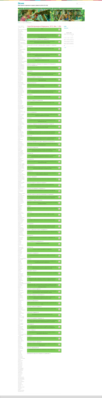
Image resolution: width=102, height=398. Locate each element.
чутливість (20, 388)
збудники (19, 159)
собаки (19, 314)
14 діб (23, 27)
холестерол (20, 380)
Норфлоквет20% (21, 230)
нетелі (22, 229)
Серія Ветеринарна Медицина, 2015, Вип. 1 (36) (44, 26)
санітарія (19, 301)
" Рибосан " (20, 27)
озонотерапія (20, 237)
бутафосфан (20, 87)
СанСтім (19, 307)
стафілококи (20, 319)
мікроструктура (21, 202)
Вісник (21, 3)
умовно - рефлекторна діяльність (20, 360)
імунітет (21, 38)
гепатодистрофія (21, 124)
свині (22, 307)
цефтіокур (20, 382)
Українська (66, 28)
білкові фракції (20, 73)
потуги (19, 272)
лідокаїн (19, 181)
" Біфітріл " (22, 26)
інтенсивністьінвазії (21, 49)
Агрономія (21, 8)
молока (19, 217)
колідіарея (20, 172)
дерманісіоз (20, 128)
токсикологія (20, 348)
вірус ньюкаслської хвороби (20, 95)
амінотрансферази (21, 58)
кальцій (19, 165)
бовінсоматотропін (21, 84)
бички (22, 83)
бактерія (19, 81)
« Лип (65, 47)
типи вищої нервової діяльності (21, 340)
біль (18, 74)
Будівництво (26, 8)
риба (22, 297)
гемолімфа (20, 119)
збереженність (20, 158)
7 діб (21, 30)
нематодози (20, 227)
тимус (19, 339)
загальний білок (21, 153)
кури (21, 180)
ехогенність (20, 147)
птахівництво (20, 290)
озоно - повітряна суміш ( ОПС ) (21, 235)
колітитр (19, 173)
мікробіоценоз (20, 201)
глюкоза (19, 125)
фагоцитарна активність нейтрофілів (20, 371)
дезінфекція (20, 127)
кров (19, 180)
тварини (19, 336)
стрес (19, 322)
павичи (22, 248)
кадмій (23, 164)
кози (22, 171)
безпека (19, 83)
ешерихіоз (20, 148)
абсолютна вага (21, 52)
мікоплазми (20, 198)
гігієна (19, 109)
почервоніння (20, 273)
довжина (19, 129)
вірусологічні (20, 97)
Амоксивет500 (20, 59)
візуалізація (20, 92)
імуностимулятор (21, 42)
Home (19, 22)
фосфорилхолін (21, 377)
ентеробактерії (20, 143)
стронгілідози (20, 323)
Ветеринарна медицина (35, 8)
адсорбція (20, 54)
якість (22, 391)
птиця (19, 291)
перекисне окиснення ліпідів (20, 263)
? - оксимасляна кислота (20, 31)
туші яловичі (20, 357)
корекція (19, 176)
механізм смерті (21, 213)
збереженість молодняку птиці (20, 155)
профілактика (20, 282)
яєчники (19, 391)
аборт (22, 51)
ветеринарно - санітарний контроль (20, 103)
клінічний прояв (21, 168)
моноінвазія (20, 218)
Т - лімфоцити (20, 335)
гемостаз (19, 120)
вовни (23, 107)
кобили (19, 170)
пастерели (20, 252)
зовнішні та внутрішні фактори (20, 162)
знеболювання (20, 160)
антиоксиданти (21, 64)
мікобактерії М (20, 197)
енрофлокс (20, 142)
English (65, 26)
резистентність (21, 292)
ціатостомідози (21, 381)
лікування (20, 182)
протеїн (19, 281)
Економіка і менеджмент (47, 8)
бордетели (20, 85)
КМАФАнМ (19, 169)
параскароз (20, 251)
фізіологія (20, 367)
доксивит (19, 130)
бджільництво (20, 82)
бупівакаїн (20, 86)
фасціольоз (20, 373)
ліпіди (23, 182)
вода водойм (20, 108)
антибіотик (20, 60)
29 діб (19, 30)
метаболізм (20, 212)
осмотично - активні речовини (20, 240)
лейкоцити (20, 186)
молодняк (20, 216)
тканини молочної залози (20, 344)
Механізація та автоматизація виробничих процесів (71, 8)
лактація (19, 185)
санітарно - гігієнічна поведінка (20, 305)
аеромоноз (20, 55)
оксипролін (20, 238)
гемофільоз (20, 121)
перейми (19, 261)
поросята (20, 271)
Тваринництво (56, 8)
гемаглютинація (21, 114)
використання (20, 105)
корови (22, 176)
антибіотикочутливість (22, 61)
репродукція (20, 295)
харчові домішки (21, 378)
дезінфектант (20, 126)
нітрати (21, 220)
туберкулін (20, 355)
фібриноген (20, 363)
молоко (22, 217)
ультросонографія (21, 358)
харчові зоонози (21, 379)
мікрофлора (20, 203)
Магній (19, 204)
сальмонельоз (20, 300)
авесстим (19, 53)
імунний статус (21, 39)
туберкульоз (20, 356)
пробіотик (20, 278)
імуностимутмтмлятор (22, 43)
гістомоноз (20, 110)
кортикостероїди (21, 179)
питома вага (20, 268)
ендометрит (20, 141)
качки (22, 165)
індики (19, 44)
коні (22, 173)
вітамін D (19, 98)
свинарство (20, 308)
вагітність (20, 99)
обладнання (20, 231)
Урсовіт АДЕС (20, 362)
